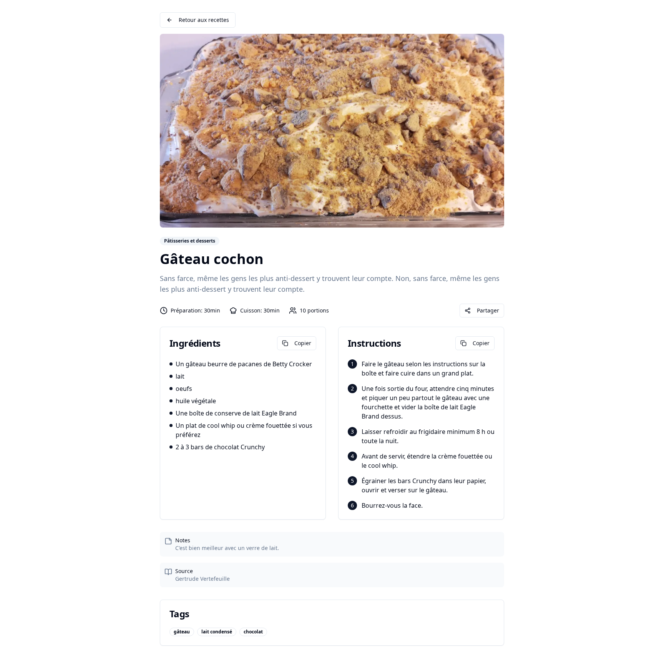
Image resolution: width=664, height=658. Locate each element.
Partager (488, 310)
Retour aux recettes (204, 19)
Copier (302, 343)
